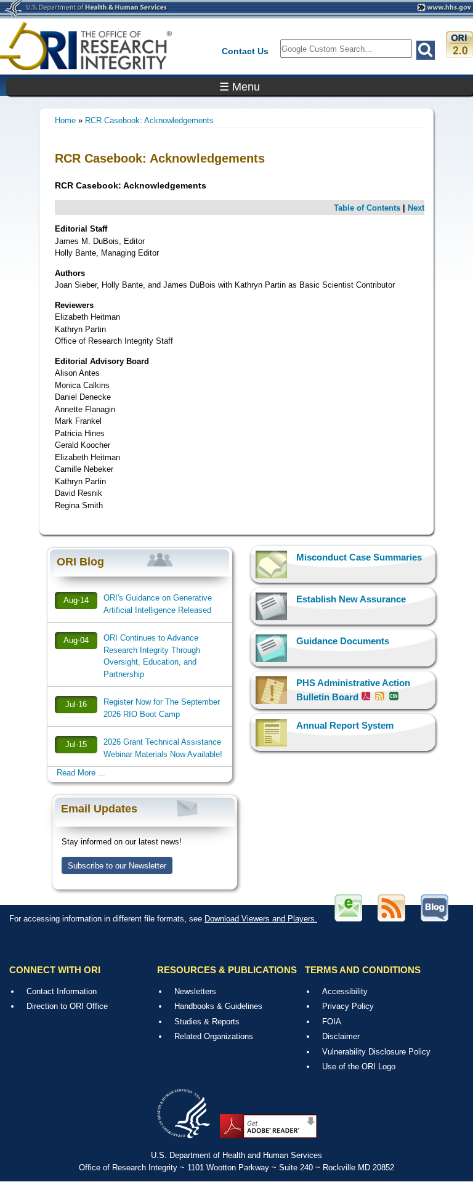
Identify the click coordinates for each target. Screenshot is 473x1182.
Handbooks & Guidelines (218, 1006)
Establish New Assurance (351, 599)
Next (416, 208)
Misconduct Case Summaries (359, 557)
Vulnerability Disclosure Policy (376, 1051)
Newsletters (195, 991)
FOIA (331, 1021)
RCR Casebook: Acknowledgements (149, 120)
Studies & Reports (207, 1021)
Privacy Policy (348, 1006)
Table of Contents (367, 208)
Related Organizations (213, 1036)
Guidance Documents (342, 641)
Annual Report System (345, 725)
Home (65, 120)
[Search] (425, 50)
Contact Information (61, 991)
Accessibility (345, 991)
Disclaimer (341, 1036)
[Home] (86, 46)
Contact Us (245, 51)
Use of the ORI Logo (358, 1066)
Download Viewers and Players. (260, 918)
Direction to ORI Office (67, 1006)
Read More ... (81, 772)
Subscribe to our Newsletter (117, 865)
